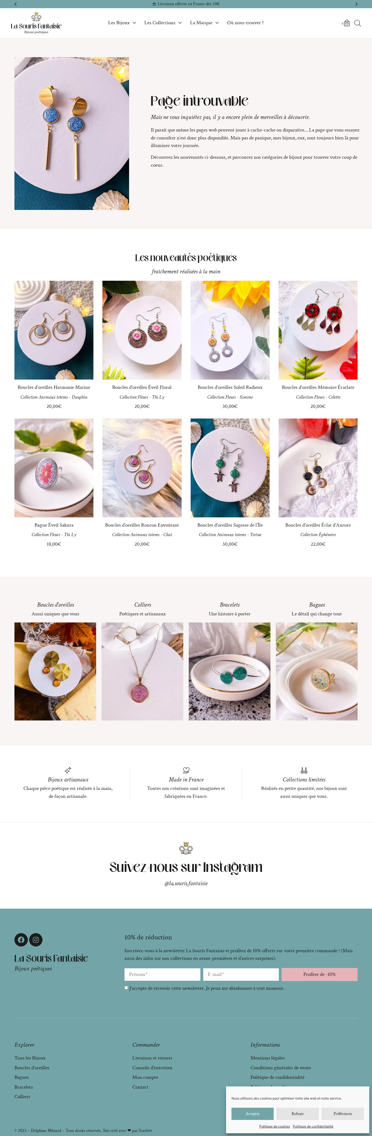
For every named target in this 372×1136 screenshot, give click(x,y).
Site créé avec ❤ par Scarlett (127, 1131)
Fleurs (143, 397)
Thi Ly (158, 397)
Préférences (343, 1113)
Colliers (142, 605)
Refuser (298, 1113)
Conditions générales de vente (281, 1067)
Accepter (253, 1113)
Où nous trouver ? (245, 22)
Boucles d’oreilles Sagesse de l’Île (230, 525)
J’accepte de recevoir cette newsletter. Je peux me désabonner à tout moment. (206, 988)
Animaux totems (53, 397)
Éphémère (327, 535)
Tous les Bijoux (29, 1058)
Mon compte (145, 1077)
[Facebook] (21, 939)
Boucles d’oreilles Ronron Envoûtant (142, 525)
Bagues (317, 605)
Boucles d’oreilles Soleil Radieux (230, 387)
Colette (334, 397)
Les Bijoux (119, 22)
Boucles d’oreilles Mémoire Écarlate (318, 387)
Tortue (255, 535)
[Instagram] (35, 939)
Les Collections (159, 22)
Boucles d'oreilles (55, 605)
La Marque (201, 22)
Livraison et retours (152, 1058)
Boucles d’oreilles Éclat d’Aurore (318, 525)
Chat (167, 535)
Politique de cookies (274, 1126)
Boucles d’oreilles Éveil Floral (142, 387)
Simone (246, 397)
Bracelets (229, 605)
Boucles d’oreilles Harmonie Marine (54, 387)
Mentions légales (268, 1058)
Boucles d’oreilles (31, 1067)
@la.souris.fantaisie (186, 883)
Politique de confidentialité (313, 1126)
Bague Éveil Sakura (54, 525)
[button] (15, 4)
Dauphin (79, 397)
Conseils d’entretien (152, 1067)
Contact (140, 1087)
